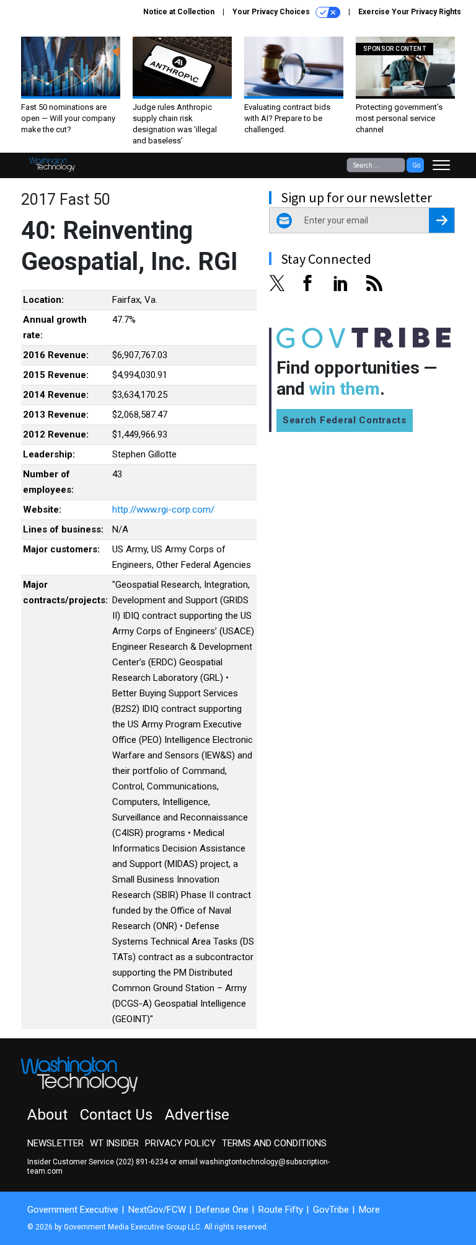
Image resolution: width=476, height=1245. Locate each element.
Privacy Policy (180, 1143)
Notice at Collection (178, 11)
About (47, 1114)
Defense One (222, 1209)
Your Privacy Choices (272, 11)
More (369, 1209)
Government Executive (72, 1209)
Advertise (197, 1114)
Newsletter (55, 1143)
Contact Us (116, 1114)
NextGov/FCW (157, 1209)
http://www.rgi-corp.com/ (163, 509)
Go (416, 165)
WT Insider (114, 1143)
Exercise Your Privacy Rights (409, 11)
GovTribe (331, 1209)
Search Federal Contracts (345, 420)
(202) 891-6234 (142, 1161)
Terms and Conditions (274, 1143)
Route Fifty (280, 1209)
